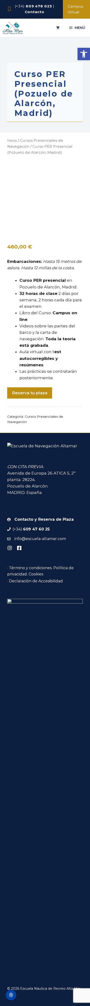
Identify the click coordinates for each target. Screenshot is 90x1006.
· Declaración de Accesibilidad (35, 581)
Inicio (12, 140)
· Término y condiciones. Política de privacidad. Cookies (40, 571)
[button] (84, 54)
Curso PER (30, 280)
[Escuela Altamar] (13, 28)
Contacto (34, 12)
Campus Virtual (75, 9)
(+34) (33, 6)
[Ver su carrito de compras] (57, 28)
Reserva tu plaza (29, 392)
